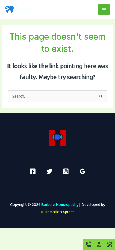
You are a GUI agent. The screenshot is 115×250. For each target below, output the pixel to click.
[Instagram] (66, 171)
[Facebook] (33, 171)
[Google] (82, 171)
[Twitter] (49, 171)
